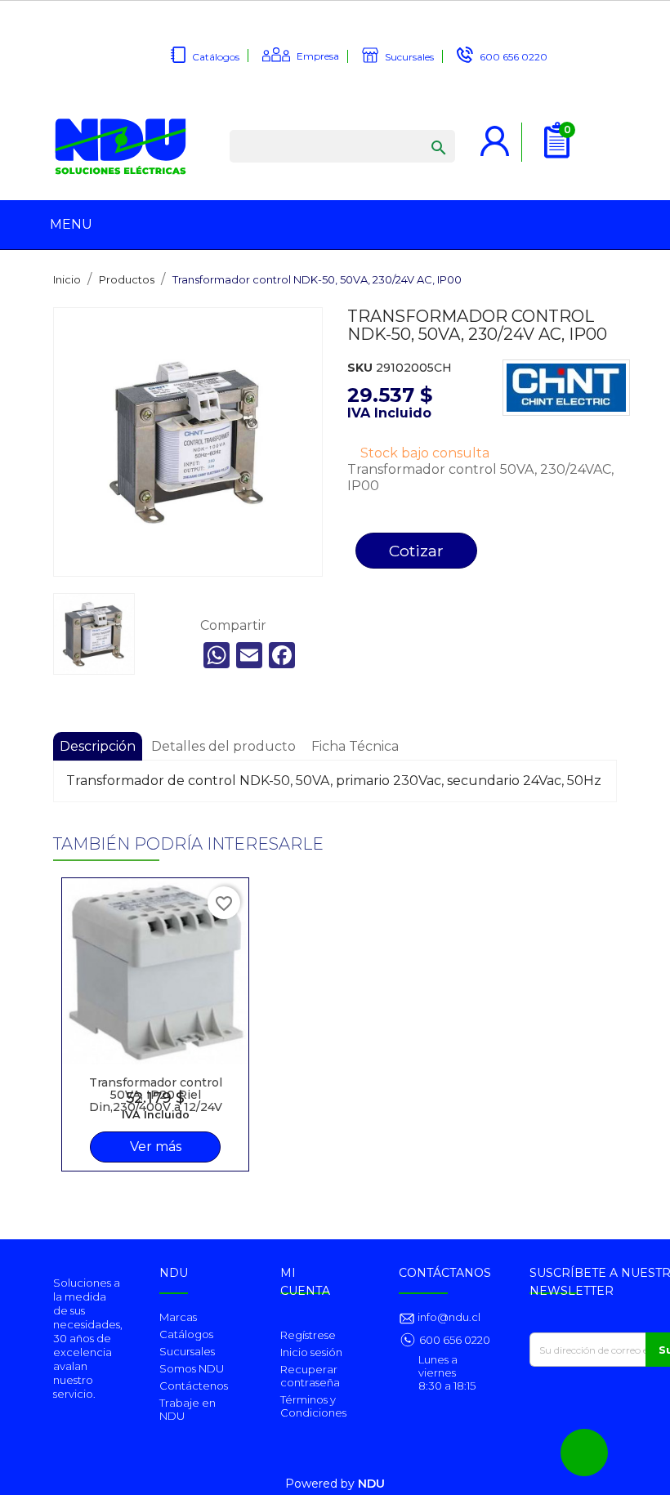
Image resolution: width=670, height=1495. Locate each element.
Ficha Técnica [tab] (355, 746)
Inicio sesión (311, 1352)
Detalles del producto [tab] (223, 746)
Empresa (318, 56)
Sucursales (409, 57)
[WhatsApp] (216, 655)
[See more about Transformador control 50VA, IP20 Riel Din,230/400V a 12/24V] (155, 971)
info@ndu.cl (447, 1316)
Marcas (178, 1316)
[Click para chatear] (584, 1452)
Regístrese (308, 1334)
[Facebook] (282, 655)
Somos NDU (191, 1368)
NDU (371, 1483)
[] (422, 131)
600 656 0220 (513, 57)
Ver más (155, 1146)
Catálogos (215, 57)
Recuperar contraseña (310, 1376)
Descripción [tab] (98, 746)
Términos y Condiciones (313, 1406)
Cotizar (416, 550)
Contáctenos (193, 1385)
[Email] (249, 655)
